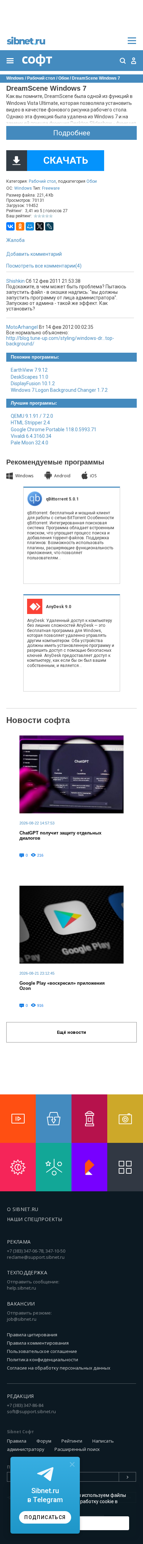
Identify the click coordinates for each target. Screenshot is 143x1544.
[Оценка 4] (47, 216)
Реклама (19, 1241)
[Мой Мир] (30, 226)
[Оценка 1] (35, 216)
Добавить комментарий (34, 254)
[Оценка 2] (39, 216)
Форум (43, 1441)
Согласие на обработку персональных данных (58, 1368)
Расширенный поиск (77, 1449)
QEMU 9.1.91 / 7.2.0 (32, 416)
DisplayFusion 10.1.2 (33, 383)
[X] (39, 226)
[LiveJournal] (49, 226)
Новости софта (38, 720)
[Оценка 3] (43, 216)
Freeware (51, 188)
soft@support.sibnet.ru (31, 1411)
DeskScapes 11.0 (29, 377)
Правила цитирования (32, 1334)
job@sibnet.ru (21, 1319)
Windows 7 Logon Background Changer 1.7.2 (59, 390)
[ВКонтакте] (10, 226)
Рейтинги (71, 1441)
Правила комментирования (38, 1343)
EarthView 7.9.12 (29, 370)
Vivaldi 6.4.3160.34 (31, 436)
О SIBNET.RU (23, 1209)
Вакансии (21, 1303)
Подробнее (71, 133)
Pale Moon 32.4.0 (29, 442)
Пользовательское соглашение (42, 1351)
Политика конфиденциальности (42, 1359)
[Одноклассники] (20, 226)
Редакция (20, 1396)
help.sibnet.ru (21, 1288)
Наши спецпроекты (34, 1219)
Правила (16, 1441)
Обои (91, 181)
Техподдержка (27, 1272)
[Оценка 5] (51, 216)
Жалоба (15, 240)
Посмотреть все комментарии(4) (44, 266)
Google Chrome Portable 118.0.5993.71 (53, 429)
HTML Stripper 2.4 (30, 422)
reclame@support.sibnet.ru (36, 1257)
